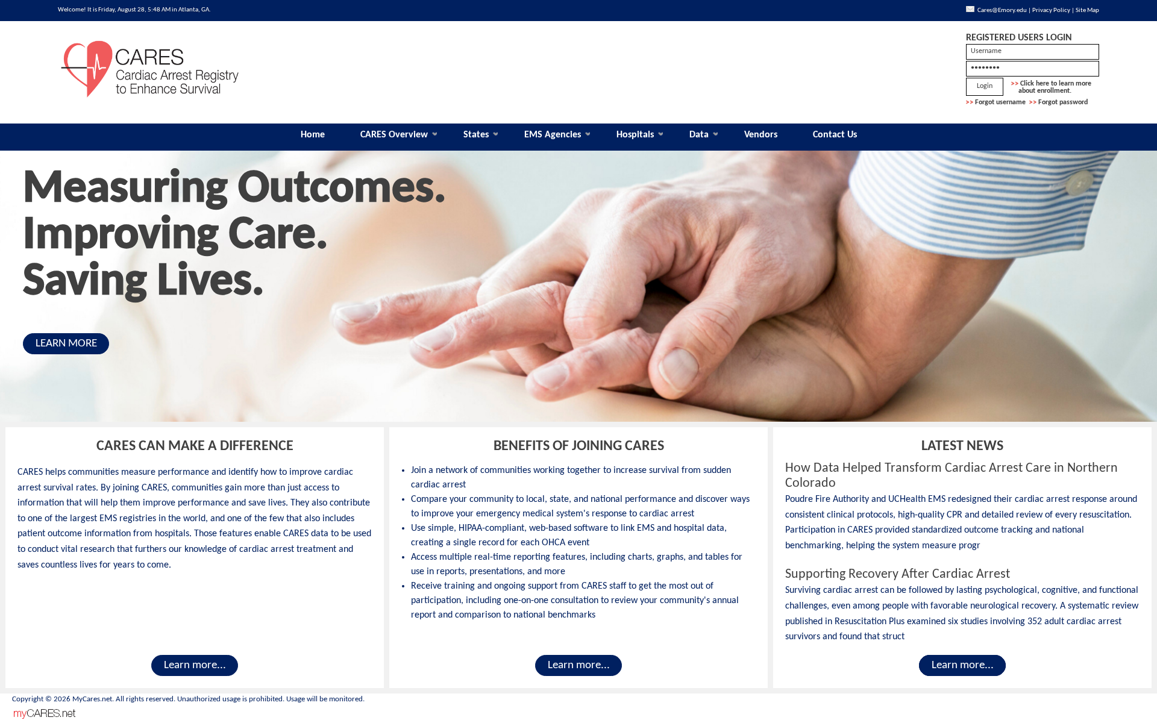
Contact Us (835, 135)
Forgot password (1063, 102)
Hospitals (635, 135)
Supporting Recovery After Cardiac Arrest (897, 574)
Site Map (1087, 10)
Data (699, 135)
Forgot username (1000, 102)
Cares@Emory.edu (1002, 10)
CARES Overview (394, 135)
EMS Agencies (552, 135)
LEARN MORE (66, 343)
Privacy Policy (1051, 10)
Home (313, 135)
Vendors (760, 135)
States (476, 135)
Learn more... (195, 665)
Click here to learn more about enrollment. (1051, 87)
